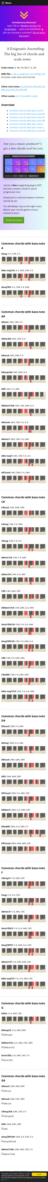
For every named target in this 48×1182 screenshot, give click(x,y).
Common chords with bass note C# (27, 117)
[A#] (21, 89)
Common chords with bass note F (26, 124)
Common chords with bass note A (26, 110)
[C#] (26, 86)
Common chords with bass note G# (27, 130)
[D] (30, 86)
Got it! (39, 1174)
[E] (40, 86)
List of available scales (27, 96)
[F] (43, 86)
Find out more (14, 220)
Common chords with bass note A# (27, 113)
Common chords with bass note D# (27, 120)
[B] (25, 89)
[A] (16, 89)
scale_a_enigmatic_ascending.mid (28, 74)
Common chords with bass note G (26, 127)
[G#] (12, 89)
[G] (7, 89)
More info (4, 1180)
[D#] (35, 86)
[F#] (3, 89)
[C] (21, 86)
